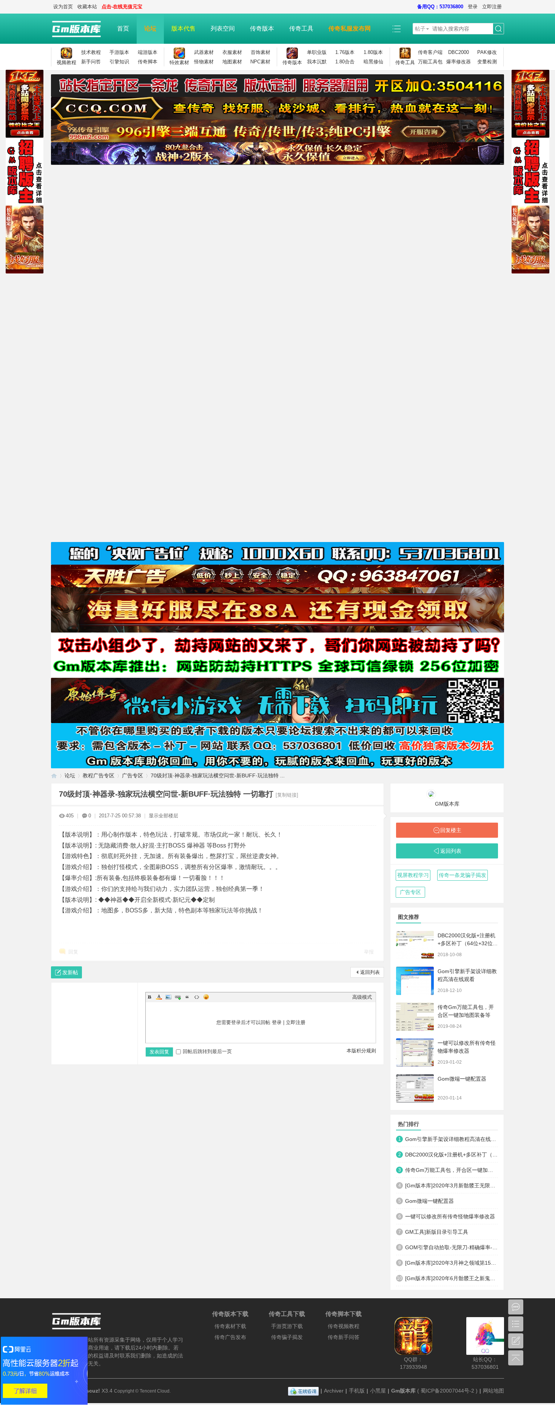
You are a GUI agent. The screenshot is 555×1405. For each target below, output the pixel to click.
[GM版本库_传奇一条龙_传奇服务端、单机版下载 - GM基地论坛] (80, 29)
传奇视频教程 (343, 1326)
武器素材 (204, 52)
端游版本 (147, 52)
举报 (369, 952)
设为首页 (63, 6)
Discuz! (90, 1391)
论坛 (150, 28)
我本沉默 (317, 61)
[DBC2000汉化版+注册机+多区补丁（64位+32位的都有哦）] (415, 945)
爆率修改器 (458, 61)
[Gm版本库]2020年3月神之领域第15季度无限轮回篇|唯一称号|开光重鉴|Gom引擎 (451, 1263)
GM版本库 (447, 804)
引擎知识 (119, 61)
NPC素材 (260, 61)
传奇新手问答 (343, 1337)
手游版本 (119, 52)
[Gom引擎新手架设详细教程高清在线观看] (415, 981)
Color (159, 997)
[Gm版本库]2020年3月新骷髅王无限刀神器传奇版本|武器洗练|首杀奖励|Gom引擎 (451, 1185)
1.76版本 (345, 52)
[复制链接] (287, 795)
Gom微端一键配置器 (462, 1079)
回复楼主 (450, 830)
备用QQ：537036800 (440, 6)
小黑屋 (378, 1391)
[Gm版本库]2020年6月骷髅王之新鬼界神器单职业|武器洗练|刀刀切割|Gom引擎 (451, 1278)
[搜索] (498, 29)
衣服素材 (232, 52)
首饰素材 (260, 52)
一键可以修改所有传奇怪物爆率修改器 (450, 1216)
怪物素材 (204, 61)
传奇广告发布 (230, 1337)
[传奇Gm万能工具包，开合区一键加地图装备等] (415, 1017)
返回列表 (370, 972)
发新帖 (70, 972)
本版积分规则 (361, 1050)
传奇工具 (301, 28)
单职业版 (317, 52)
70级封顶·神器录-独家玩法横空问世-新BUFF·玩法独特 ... (218, 775)
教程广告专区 (98, 775)
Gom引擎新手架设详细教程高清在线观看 (451, 1139)
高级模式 (362, 997)
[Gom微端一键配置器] (415, 1088)
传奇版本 (262, 28)
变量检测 (487, 61)
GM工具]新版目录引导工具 (436, 1232)
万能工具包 (430, 61)
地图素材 (232, 61)
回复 (73, 952)
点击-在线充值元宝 (122, 6)
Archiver (334, 1391)
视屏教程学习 (413, 875)
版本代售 (183, 28)
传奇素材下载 (230, 1326)
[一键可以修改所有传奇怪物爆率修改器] (415, 1052)
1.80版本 (373, 52)
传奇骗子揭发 (287, 1337)
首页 (123, 28)
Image (168, 997)
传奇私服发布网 (349, 28)
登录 (473, 6)
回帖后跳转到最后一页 (207, 1051)
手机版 (357, 1391)
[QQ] (303, 1391)
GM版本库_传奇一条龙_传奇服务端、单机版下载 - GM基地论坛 (54, 775)
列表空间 (223, 28)
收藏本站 (87, 6)
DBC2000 (458, 52)
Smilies (206, 997)
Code (196, 997)
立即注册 (492, 6)
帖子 (420, 29)
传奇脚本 (147, 61)
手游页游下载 (287, 1326)
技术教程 (91, 52)
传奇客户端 (430, 52)
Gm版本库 (403, 1391)
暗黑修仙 (373, 61)
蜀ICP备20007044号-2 (447, 1391)
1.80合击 (345, 61)
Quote (187, 997)
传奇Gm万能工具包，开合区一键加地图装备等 (451, 1170)
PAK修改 (487, 52)
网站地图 (493, 1391)
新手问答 (91, 61)
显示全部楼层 (163, 815)
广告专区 (132, 775)
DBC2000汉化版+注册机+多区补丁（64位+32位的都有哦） (468, 943)
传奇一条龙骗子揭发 (462, 875)
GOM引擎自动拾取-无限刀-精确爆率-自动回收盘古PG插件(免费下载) (451, 1247)
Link (178, 997)
